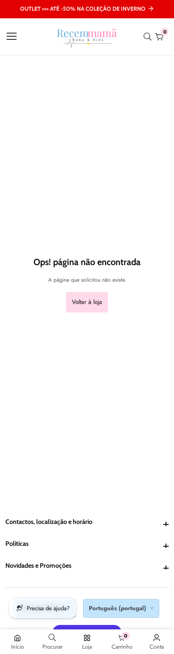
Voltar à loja (87, 301)
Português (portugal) (118, 608)
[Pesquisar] (149, 36)
